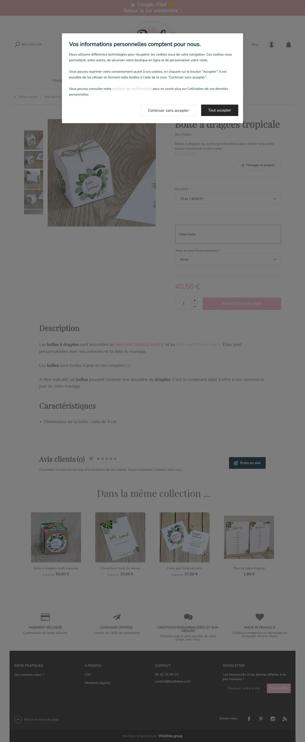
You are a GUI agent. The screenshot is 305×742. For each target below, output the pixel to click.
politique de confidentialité (132, 88)
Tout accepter (219, 110)
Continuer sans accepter (168, 110)
